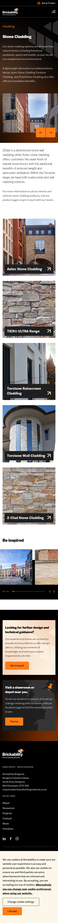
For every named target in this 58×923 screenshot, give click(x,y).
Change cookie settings (21, 902)
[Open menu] (51, 11)
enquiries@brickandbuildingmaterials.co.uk (24, 789)
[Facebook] (10, 838)
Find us (14, 721)
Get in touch (17, 665)
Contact (7, 818)
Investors (8, 828)
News (6, 823)
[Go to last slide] (41, 132)
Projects (7, 813)
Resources (9, 808)
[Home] (11, 11)
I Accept (12, 911)
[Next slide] (50, 132)
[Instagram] (17, 838)
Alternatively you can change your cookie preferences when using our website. (27, 889)
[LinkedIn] (4, 838)
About (6, 803)
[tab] (13, 591)
